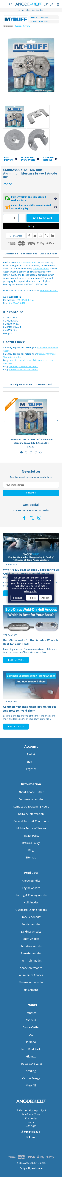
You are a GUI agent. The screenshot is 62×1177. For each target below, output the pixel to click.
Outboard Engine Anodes (31, 910)
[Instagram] (39, 518)
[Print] (40, 235)
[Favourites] (31, 428)
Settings (17, 597)
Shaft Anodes (31, 938)
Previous (4, 420)
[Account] (51, 4)
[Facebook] (29, 235)
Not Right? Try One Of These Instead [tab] (31, 384)
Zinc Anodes (31, 989)
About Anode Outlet (31, 792)
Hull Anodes (31, 902)
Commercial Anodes (31, 799)
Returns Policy (31, 843)
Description (11, 253)
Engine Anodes (31, 888)
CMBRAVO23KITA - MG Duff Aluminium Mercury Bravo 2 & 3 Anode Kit (31, 441)
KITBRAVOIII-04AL (49, 290)
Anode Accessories (31, 968)
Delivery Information (31, 814)
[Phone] (46, 4)
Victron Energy (31, 1078)
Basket (31, 754)
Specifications (29, 253)
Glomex (31, 1056)
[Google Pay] (31, 226)
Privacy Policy (31, 835)
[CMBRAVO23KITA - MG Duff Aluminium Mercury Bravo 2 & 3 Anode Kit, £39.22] (31, 417)
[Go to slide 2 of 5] (26, 452)
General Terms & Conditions (31, 821)
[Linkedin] (52, 235)
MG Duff (31, 1020)
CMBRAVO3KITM (25, 300)
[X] (46, 235)
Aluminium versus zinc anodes (23, 369)
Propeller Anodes (31, 917)
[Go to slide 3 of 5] (31, 452)
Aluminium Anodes (31, 975)
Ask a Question (48, 253)
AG (31, 1034)
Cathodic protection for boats (23, 366)
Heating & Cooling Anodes (31, 895)
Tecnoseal (31, 1013)
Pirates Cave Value (31, 1063)
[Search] (11, 4)
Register (31, 769)
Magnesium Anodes (31, 982)
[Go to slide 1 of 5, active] (21, 452)
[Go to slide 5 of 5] (40, 452)
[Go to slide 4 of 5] (36, 452)
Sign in (31, 761)
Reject (32, 597)
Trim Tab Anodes (31, 960)
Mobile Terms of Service (31, 828)
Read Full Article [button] (16, 659)
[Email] (35, 235)
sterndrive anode (41, 268)
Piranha (31, 1042)
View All (31, 1085)
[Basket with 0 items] (57, 4)
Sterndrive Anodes (31, 946)
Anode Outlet (31, 1027)
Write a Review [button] (22, 26)
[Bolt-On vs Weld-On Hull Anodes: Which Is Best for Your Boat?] (31, 618)
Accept (45, 597)
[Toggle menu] (4, 4)
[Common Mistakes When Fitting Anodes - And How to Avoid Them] (31, 685)
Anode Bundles (31, 880)
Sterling (31, 1071)
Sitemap (31, 857)
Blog (31, 850)
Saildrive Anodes (31, 931)
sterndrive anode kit (26, 262)
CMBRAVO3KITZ (17, 303)
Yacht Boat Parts (31, 1049)
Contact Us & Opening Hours (31, 806)
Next (57, 420)
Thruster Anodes (31, 953)
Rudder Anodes (31, 924)
